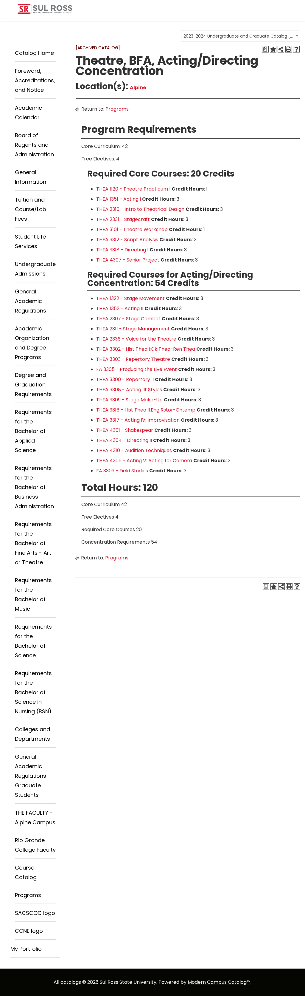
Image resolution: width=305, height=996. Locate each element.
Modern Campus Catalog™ (219, 982)
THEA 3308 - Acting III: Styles (129, 389)
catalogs (70, 982)
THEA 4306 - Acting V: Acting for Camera (144, 460)
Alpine (138, 87)
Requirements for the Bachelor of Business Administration (34, 487)
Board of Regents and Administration (34, 145)
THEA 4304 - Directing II (124, 440)
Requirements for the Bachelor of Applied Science (33, 431)
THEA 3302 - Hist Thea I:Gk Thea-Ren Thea (145, 349)
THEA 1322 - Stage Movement (130, 298)
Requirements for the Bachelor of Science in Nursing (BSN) (33, 692)
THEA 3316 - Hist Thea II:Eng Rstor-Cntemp (145, 409)
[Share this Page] (281, 49)
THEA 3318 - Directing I (122, 249)
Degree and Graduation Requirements (33, 384)
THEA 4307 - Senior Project (127, 259)
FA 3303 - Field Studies (122, 470)
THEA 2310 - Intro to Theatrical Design (140, 209)
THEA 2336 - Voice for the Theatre (136, 338)
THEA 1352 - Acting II (119, 308)
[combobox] (240, 35)
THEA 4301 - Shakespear (124, 430)
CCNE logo (29, 931)
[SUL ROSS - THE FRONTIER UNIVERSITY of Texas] (45, 11)
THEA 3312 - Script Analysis (127, 239)
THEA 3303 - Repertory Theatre (133, 359)
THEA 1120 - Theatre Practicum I (133, 188)
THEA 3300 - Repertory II (125, 379)
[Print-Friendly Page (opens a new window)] (288, 49)
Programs (28, 895)
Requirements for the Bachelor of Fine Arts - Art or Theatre (33, 543)
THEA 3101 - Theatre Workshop (132, 229)
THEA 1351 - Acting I (118, 199)
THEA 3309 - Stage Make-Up (129, 399)
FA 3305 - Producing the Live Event (136, 369)
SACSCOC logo (35, 913)
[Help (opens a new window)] (296, 49)
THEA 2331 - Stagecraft (123, 219)
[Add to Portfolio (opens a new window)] (273, 49)
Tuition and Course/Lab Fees (30, 209)
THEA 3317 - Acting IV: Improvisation (138, 420)
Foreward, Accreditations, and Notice (35, 80)
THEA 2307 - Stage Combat (128, 318)
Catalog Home (34, 53)
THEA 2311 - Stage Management (133, 328)
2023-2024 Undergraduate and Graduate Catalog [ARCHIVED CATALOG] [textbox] (238, 36)
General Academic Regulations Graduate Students (30, 776)
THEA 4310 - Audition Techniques (134, 450)
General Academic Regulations (30, 301)
